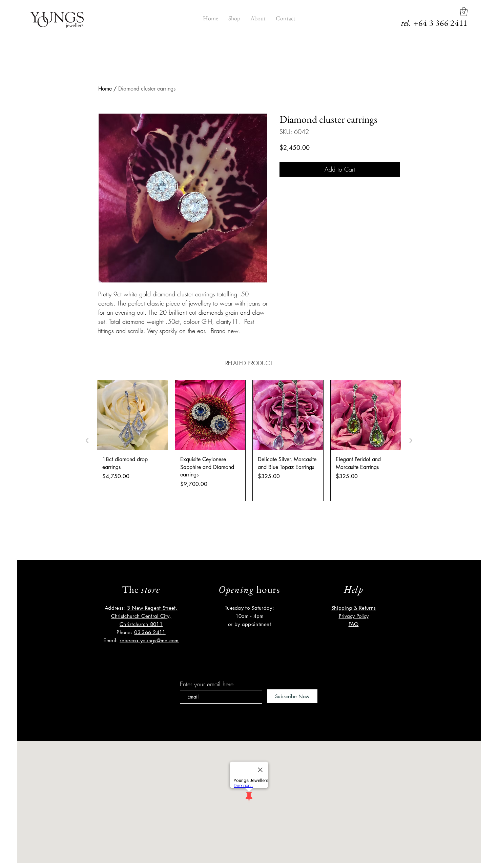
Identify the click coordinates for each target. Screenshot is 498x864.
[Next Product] (411, 440)
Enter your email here (206, 684)
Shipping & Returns (353, 608)
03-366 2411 (149, 632)
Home (105, 88)
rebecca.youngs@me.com (149, 640)
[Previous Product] (87, 440)
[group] (249, 440)
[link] (464, 11)
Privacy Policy (354, 616)
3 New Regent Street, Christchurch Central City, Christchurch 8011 (144, 616)
